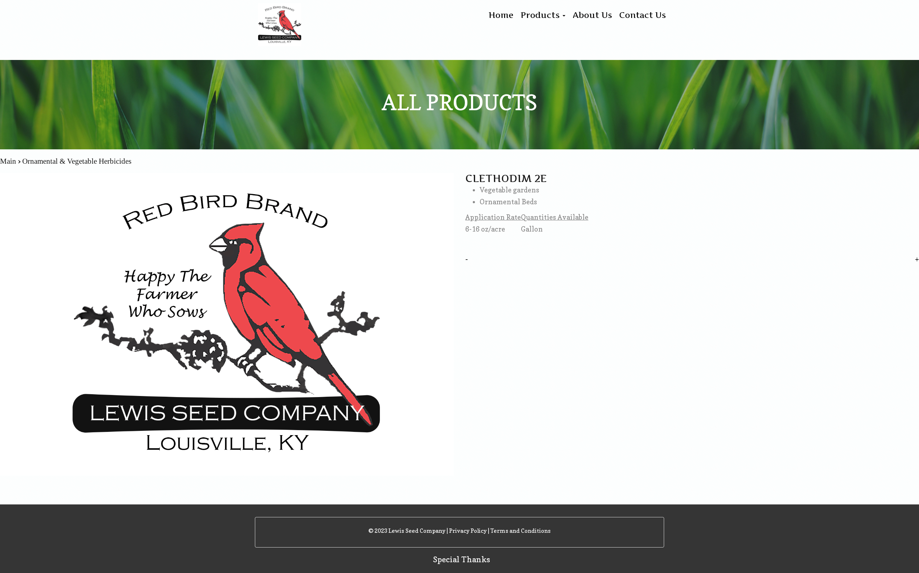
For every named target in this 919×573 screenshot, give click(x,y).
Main (9, 161)
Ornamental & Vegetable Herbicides (76, 161)
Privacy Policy (468, 530)
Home (501, 15)
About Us (592, 15)
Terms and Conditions (520, 530)
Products (541, 15)
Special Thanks (461, 559)
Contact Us (642, 15)
